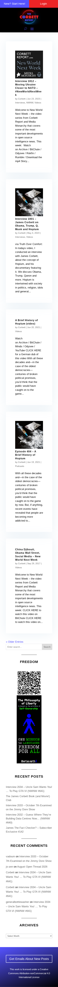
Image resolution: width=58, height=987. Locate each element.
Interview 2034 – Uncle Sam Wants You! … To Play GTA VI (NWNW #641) (28, 877)
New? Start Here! (14, 3)
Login (43, 3)
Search (47, 647)
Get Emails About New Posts (29, 959)
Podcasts (19, 466)
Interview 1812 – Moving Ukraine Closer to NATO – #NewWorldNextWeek (28, 88)
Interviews (20, 102)
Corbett (21, 98)
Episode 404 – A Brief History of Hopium (25, 455)
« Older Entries (14, 641)
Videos (37, 102)
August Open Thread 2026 (32, 866)
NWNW (29, 102)
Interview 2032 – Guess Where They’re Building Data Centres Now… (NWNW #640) (28, 818)
